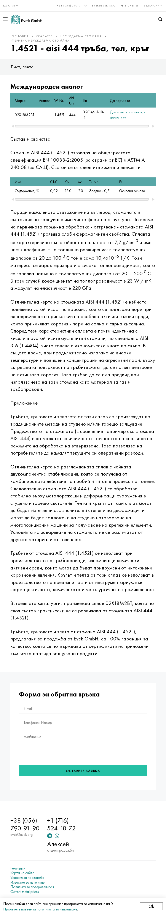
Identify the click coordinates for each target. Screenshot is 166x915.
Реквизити (17, 868)
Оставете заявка (83, 771)
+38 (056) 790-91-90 (72, 5)
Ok (151, 906)
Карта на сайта (22, 872)
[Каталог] (6, 19)
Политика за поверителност (32, 886)
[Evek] (26, 19)
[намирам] (160, 19)
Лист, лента (22, 67)
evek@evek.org (104, 5)
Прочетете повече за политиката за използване (40, 909)
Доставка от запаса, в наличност (127, 114)
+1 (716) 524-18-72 (61, 824)
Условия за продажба (27, 877)
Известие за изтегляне (27, 882)
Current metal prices (24, 891)
